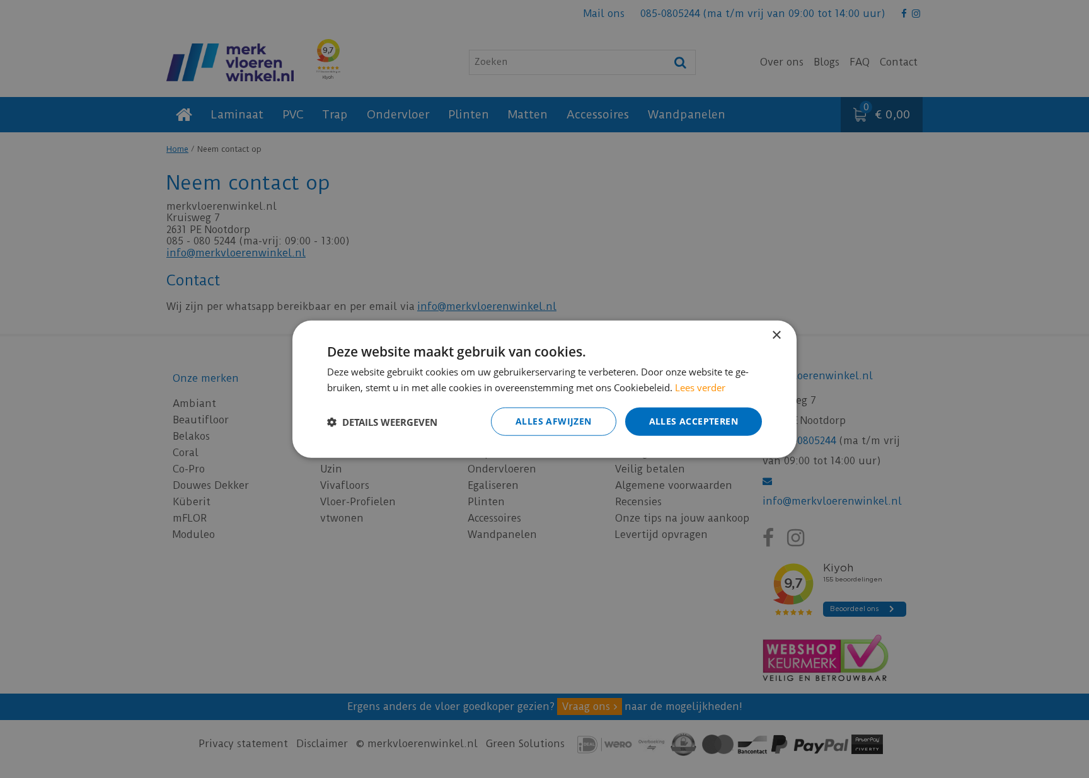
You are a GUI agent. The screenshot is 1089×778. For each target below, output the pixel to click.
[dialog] (544, 389)
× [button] (776, 335)
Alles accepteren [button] (693, 421)
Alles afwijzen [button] (554, 421)
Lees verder (700, 386)
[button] (382, 421)
